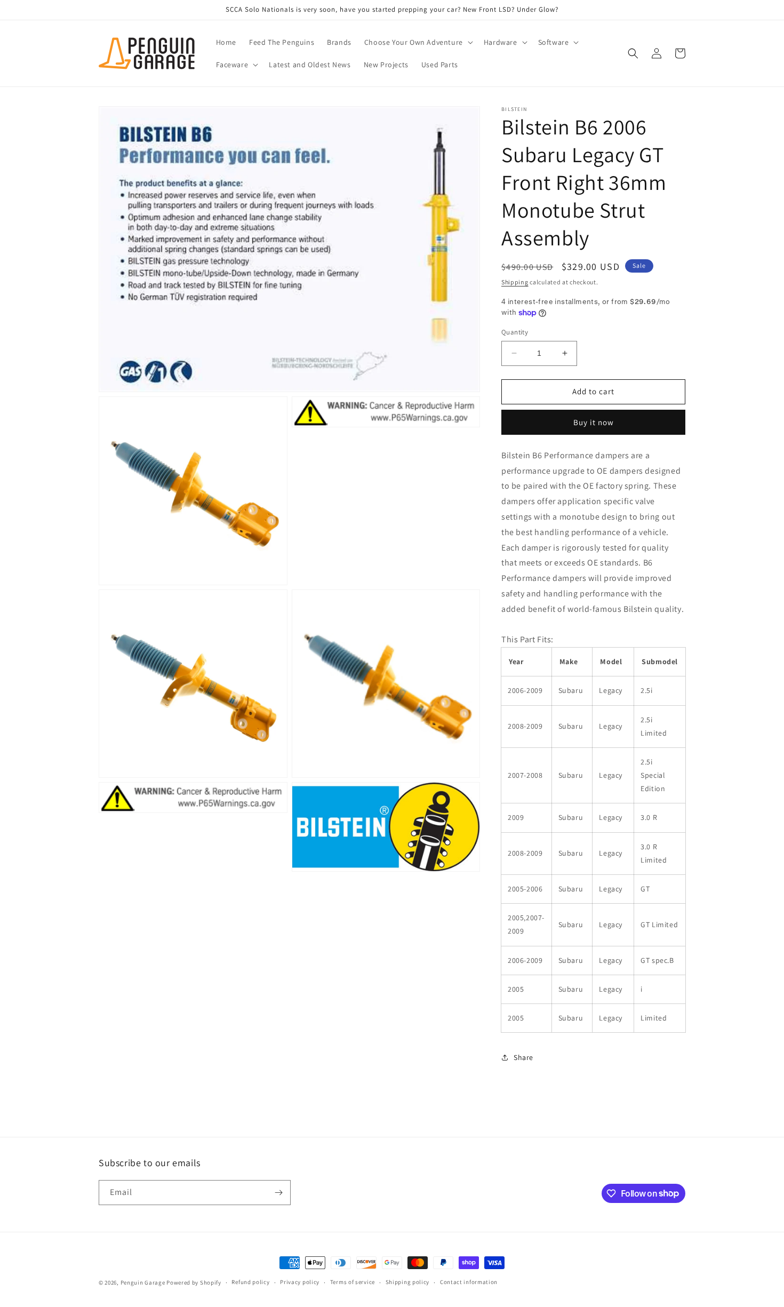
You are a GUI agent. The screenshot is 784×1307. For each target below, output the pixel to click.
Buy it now (593, 422)
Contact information (469, 1282)
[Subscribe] (278, 1192)
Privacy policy (299, 1282)
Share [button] (523, 1057)
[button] (417, 42)
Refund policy (250, 1282)
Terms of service (352, 1282)
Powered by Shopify (193, 1282)
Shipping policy (408, 1282)
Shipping (515, 282)
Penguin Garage (143, 1282)
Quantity (514, 332)
